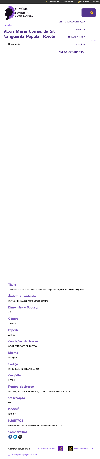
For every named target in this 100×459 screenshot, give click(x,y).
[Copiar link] (20, 437)
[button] (92, 13)
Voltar (9, 25)
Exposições (79, 44)
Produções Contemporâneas (73, 52)
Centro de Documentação (72, 22)
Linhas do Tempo (76, 37)
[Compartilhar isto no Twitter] (15, 437)
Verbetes (80, 29)
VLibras (96, 2)
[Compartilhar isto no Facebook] (10, 437)
